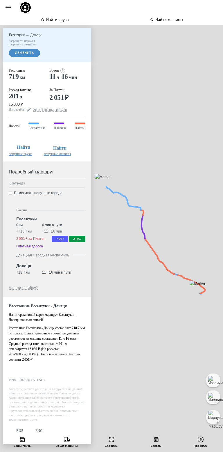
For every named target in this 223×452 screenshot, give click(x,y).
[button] (199, 290)
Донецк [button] (23, 265)
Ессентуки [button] (26, 219)
